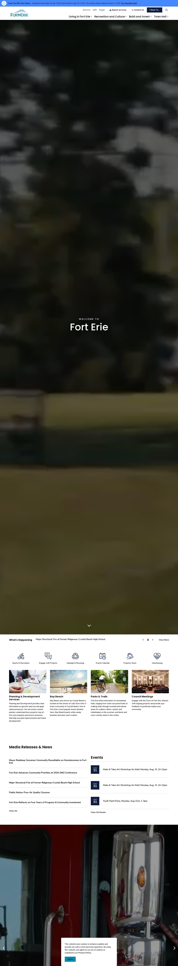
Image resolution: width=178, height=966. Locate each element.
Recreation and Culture (109, 16)
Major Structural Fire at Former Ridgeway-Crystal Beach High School (44, 782)
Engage (102, 10)
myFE (95, 10)
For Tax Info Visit (129, 3)
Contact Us (139, 10)
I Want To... (154, 10)
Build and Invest (139, 16)
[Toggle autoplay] (148, 639)
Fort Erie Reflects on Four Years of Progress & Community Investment (45, 802)
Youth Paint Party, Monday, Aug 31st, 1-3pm (125, 801)
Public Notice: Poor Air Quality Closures (56, 639)
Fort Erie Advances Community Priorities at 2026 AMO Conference (43, 772)
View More (164, 640)
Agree (70, 959)
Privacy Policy (84, 952)
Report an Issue (119, 10)
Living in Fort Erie (79, 16)
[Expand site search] (166, 10)
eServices (86, 10)
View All (13, 811)
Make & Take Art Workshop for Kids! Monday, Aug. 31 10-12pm (135, 769)
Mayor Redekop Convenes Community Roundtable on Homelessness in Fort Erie (47, 761)
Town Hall (160, 16)
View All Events (98, 812)
